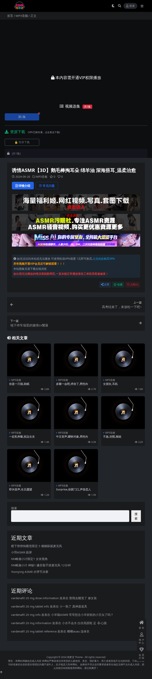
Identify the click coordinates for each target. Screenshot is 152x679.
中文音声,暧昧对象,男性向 (72, 436)
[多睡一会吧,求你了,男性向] (76, 359)
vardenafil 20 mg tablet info (30, 606)
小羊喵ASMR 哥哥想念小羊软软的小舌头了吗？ (82, 615)
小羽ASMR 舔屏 (21, 552)
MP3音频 (22, 16)
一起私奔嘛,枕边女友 (22, 436)
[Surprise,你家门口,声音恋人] (76, 465)
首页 (10, 16)
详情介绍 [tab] (24, 186)
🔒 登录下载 (22, 142)
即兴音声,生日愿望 (20, 489)
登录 (132, 6)
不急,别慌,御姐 (112, 436)
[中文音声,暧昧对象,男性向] (76, 412)
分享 (106, 284)
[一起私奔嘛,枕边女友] (29, 412)
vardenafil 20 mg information (31, 623)
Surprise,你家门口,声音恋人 (73, 489)
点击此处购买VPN (104, 258)
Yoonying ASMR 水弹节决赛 (29, 572)
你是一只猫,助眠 (19, 384)
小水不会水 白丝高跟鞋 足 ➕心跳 (84, 623)
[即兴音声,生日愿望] (29, 465)
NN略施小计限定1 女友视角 (29, 559)
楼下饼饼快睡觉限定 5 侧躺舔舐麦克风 (36, 546)
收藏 (120, 284)
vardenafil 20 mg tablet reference (34, 631)
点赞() (134, 284)
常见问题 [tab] (49, 186)
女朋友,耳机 (110, 384)
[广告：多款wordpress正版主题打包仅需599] (76, 204)
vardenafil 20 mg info (26, 615)
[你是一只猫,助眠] (29, 359)
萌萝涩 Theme (75, 657)
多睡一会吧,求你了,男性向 (72, 384)
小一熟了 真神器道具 (73, 606)
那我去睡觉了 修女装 (83, 598)
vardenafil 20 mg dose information (35, 598)
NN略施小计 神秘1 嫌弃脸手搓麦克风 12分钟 (41, 565)
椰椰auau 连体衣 (78, 631)
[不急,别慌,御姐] (123, 412)
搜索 (14, 508)
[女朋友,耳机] (123, 359)
